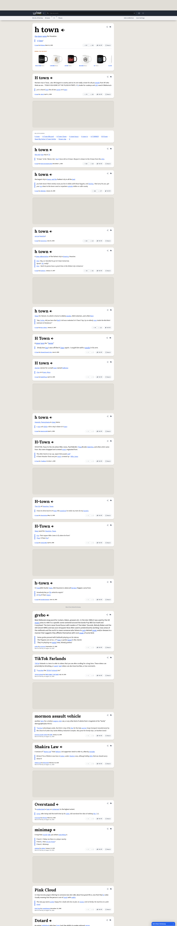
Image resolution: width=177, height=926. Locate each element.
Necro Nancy (43, 328)
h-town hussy (74, 136)
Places (60, 18)
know (53, 842)
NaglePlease (43, 377)
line (72, 728)
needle (87, 347)
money (82, 902)
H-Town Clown (62, 136)
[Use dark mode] (143, 13)
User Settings (140, 18)
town (65, 90)
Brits (91, 756)
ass (41, 186)
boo (46, 347)
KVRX (51, 735)
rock (83, 630)
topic (48, 809)
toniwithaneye (46, 908)
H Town (37, 352)
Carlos (42, 320)
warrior (83, 728)
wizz (39, 427)
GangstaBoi (44, 543)
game (58, 90)
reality (73, 897)
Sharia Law (47, 752)
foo (47, 538)
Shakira (72, 756)
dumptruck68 (44, 431)
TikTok (37, 663)
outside (70, 186)
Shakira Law (38, 763)
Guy (38, 535)
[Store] (139, 13)
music (64, 449)
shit (96, 85)
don (57, 159)
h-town (37, 136)
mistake (92, 752)
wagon (55, 721)
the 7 (95, 814)
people (97, 83)
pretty (52, 902)
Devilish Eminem (45, 600)
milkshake (43, 191)
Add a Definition (129, 18)
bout (46, 90)
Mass (48, 372)
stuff (68, 454)
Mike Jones (74, 456)
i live (38, 372)
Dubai (62, 756)
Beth (58, 320)
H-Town (37, 461)
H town (37, 94)
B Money (42, 45)
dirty (102, 159)
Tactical (39, 728)
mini (60, 721)
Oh (42, 263)
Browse (47, 18)
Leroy (38, 814)
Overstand (38, 818)
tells (49, 835)
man (95, 320)
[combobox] (91, 13)
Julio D (42, 94)
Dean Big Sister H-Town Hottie (45, 139)
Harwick (37, 422)
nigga (49, 595)
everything (62, 835)
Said (60, 666)
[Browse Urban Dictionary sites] (38, 13)
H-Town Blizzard (48, 136)
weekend (63, 511)
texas (49, 179)
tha (36, 36)
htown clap (62, 139)
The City (37, 506)
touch (65, 897)
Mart (91, 316)
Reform (58, 752)
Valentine (90, 447)
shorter (37, 368)
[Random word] (134, 13)
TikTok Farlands (39, 674)
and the (54, 179)
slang (40, 36)
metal (54, 642)
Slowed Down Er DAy (46, 352)
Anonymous (43, 241)
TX (49, 155)
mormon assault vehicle (41, 735)
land (73, 179)
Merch (109, 45)
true (42, 155)
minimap (37, 848)
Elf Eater (44, 818)
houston (42, 236)
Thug (79, 447)
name (44, 36)
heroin (50, 343)
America (66, 256)
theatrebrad (44, 515)
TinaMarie (43, 461)
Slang (36, 316)
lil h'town (104, 136)
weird (56, 666)
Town (41, 40)
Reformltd (46, 763)
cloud (38, 904)
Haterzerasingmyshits (46, 164)
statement (55, 809)
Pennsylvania (45, 422)
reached (41, 670)
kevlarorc (43, 271)
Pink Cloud (37, 908)
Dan (38, 261)
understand (41, 809)
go (38, 236)
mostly (45, 835)
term (42, 343)
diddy (45, 427)
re (103, 895)
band (70, 640)
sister (67, 814)
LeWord (43, 848)
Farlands (54, 670)
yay (36, 236)
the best (74, 588)
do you (48, 842)
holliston (65, 368)
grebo (36, 646)
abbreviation (44, 256)
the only (37, 155)
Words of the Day (37, 18)
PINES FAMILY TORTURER (52, 674)
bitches (90, 184)
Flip (50, 592)
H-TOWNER (95, 136)
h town (36, 45)
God (58, 640)
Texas (51, 506)
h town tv (84, 136)
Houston (46, 506)
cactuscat (43, 646)
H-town (37, 515)
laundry (85, 511)
